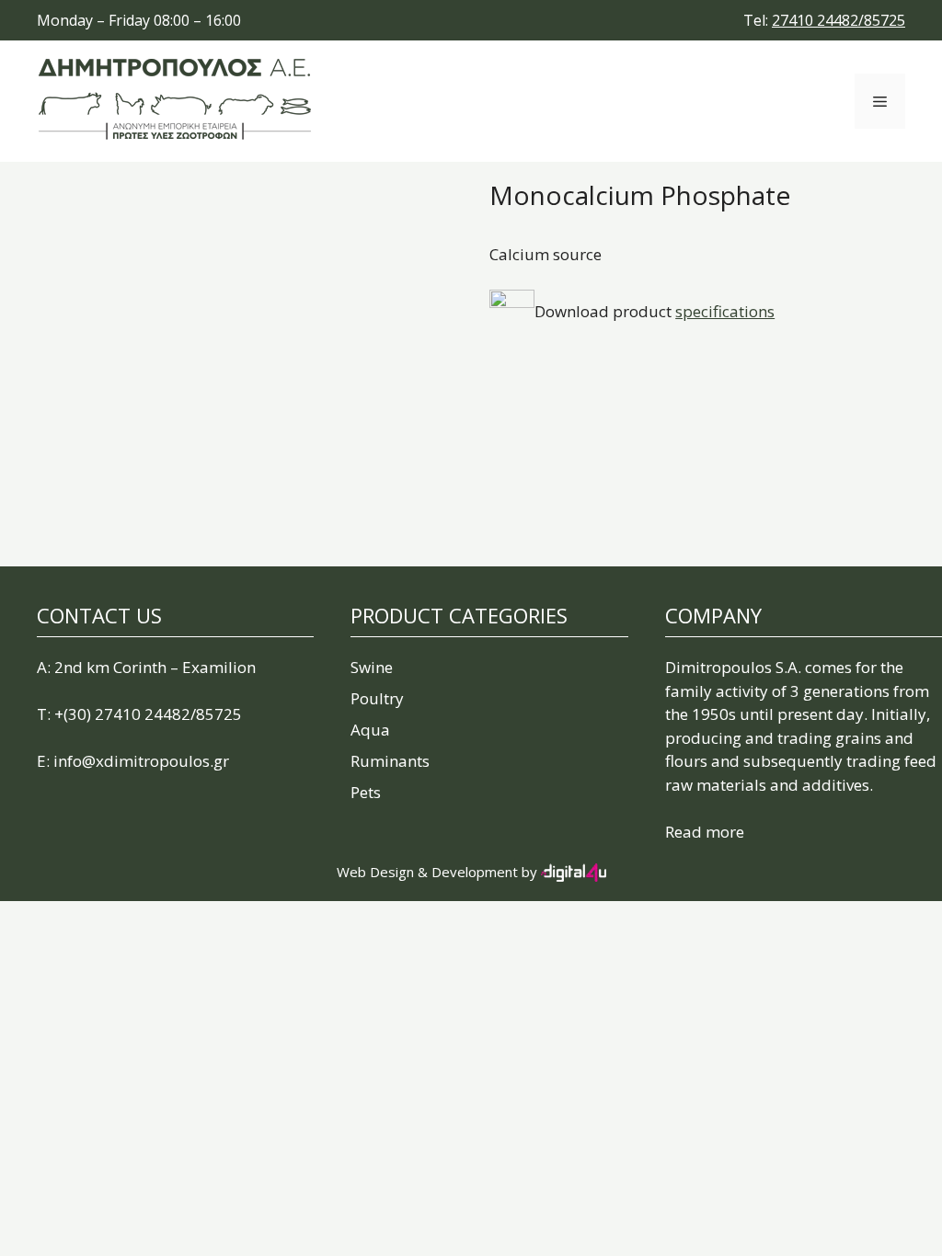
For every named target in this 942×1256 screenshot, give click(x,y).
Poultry (377, 698)
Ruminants (390, 760)
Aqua (370, 729)
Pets (365, 792)
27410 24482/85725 (838, 20)
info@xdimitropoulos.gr (141, 760)
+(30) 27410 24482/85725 (148, 714)
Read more (704, 831)
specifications (725, 311)
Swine (371, 667)
